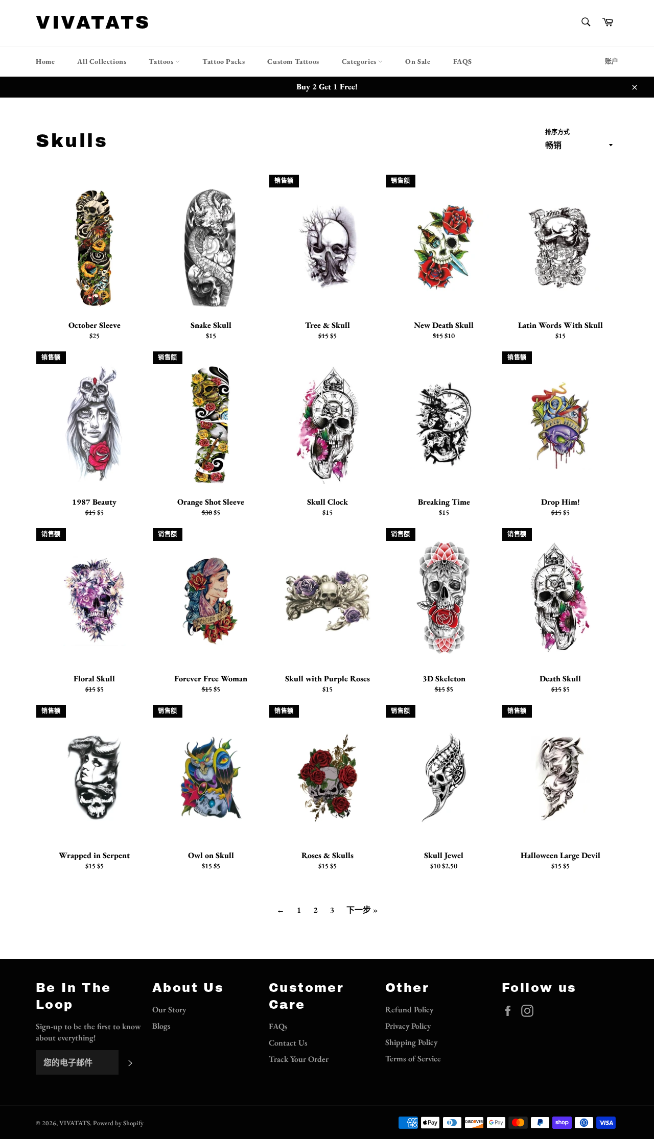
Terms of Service (413, 1058)
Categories (360, 61)
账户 (611, 61)
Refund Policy (409, 1009)
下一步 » (362, 910)
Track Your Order (299, 1059)
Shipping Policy (411, 1042)
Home (45, 61)
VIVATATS (93, 22)
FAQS (462, 61)
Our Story (169, 1009)
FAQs (278, 1026)
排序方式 (557, 132)
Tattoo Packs (223, 61)
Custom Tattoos (293, 61)
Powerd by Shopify (118, 1123)
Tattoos (162, 61)
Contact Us (288, 1042)
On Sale (417, 61)
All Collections (101, 61)
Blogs (161, 1026)
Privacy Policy (408, 1026)
